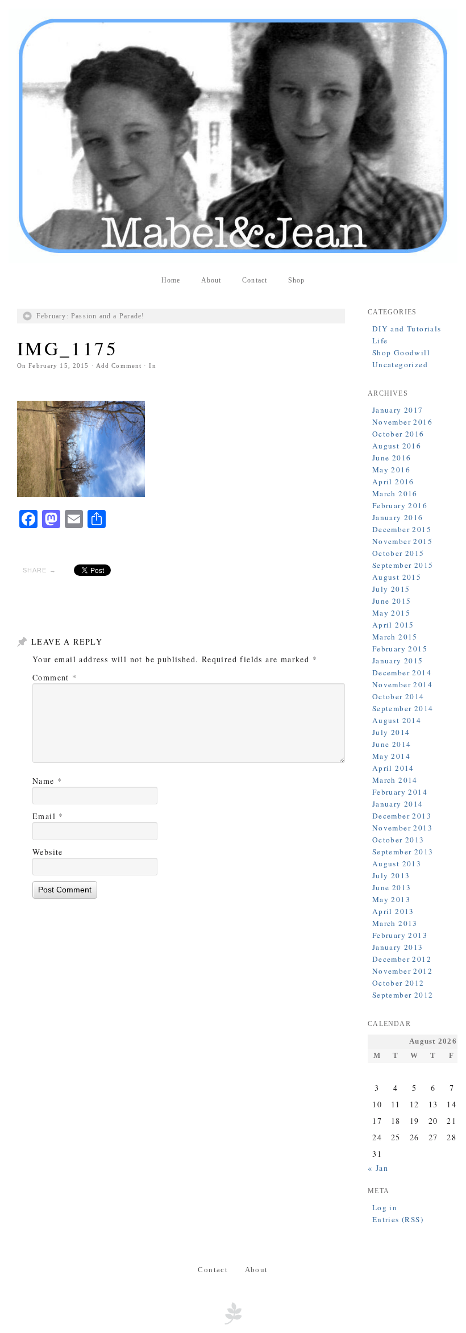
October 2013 (398, 839)
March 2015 (395, 637)
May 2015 (391, 613)
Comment (54, 677)
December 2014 (401, 672)
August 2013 (396, 863)
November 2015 (402, 541)
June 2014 (391, 744)
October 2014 (398, 696)
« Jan (378, 1167)
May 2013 (391, 899)
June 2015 (391, 601)
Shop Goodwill (401, 352)
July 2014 (391, 732)
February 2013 (399, 935)
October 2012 (398, 983)
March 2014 (395, 780)
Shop (296, 280)
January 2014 (397, 804)
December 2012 (401, 959)
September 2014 (403, 708)
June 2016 (391, 457)
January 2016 (397, 517)
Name (47, 780)
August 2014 (396, 720)
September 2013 (403, 851)
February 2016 (399, 505)
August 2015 (396, 577)
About (211, 280)
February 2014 (399, 792)
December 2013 (401, 816)
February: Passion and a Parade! (90, 316)
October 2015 (398, 553)
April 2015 (393, 625)
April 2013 (393, 911)
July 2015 (391, 589)
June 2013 (391, 887)
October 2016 (398, 434)
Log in (384, 1207)
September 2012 (403, 995)
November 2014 (402, 684)
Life (380, 340)
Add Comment (119, 365)
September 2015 (403, 565)
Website (47, 851)
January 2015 (397, 660)
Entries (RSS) (397, 1219)
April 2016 (393, 481)
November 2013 (402, 828)
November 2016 (402, 422)
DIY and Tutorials (407, 328)
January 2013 (397, 947)
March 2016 (395, 493)
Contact (254, 280)
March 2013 (395, 923)
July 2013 (391, 875)
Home (171, 280)
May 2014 (391, 756)
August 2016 (396, 446)
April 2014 (393, 768)
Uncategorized (400, 364)
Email (48, 816)
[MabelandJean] (233, 136)
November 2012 (402, 971)
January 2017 (397, 410)
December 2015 (401, 529)
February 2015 (399, 648)
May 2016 (391, 469)
